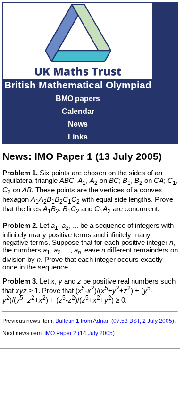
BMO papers (78, 99)
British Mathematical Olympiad (77, 85)
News (78, 124)
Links (78, 137)
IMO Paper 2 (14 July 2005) (79, 333)
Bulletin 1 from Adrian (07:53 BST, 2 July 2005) (114, 321)
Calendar (78, 111)
